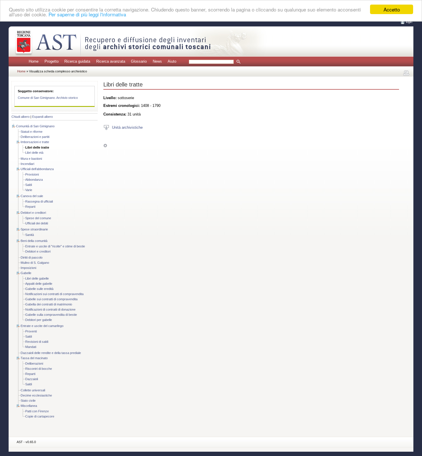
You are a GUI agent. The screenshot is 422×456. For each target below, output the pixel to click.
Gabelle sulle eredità (39, 288)
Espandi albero (42, 116)
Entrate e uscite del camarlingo (42, 326)
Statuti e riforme (31, 131)
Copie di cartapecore (39, 416)
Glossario (139, 61)
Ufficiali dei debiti (36, 223)
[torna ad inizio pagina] (105, 145)
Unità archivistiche (127, 127)
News (157, 61)
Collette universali (33, 390)
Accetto (392, 9)
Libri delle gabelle (37, 278)
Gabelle (26, 273)
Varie (28, 190)
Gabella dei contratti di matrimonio (48, 304)
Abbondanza (34, 179)
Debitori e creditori (33, 212)
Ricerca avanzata (110, 61)
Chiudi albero (20, 116)
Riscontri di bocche (38, 368)
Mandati (30, 347)
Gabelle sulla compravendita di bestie (51, 314)
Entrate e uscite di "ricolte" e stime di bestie (55, 246)
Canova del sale (32, 196)
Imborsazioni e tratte (35, 142)
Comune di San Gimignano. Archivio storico (48, 97)
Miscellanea (29, 405)
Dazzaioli (31, 379)
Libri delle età (34, 152)
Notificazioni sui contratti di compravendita (54, 294)
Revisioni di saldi (36, 341)
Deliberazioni (34, 363)
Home (33, 61)
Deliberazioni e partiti (35, 136)
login (409, 22)
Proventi (31, 331)
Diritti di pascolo (31, 257)
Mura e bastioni (31, 158)
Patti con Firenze (37, 411)
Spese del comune (38, 218)
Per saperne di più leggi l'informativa (87, 14)
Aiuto (172, 61)
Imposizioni (28, 268)
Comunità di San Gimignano (35, 126)
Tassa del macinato (34, 358)
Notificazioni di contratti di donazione (50, 309)
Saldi (28, 184)
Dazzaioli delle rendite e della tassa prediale (51, 353)
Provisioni (32, 174)
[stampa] (406, 73)
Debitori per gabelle (38, 320)
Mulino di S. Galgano (35, 262)
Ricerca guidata (77, 61)
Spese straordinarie (34, 229)
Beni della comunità (34, 241)
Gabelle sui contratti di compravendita (51, 299)
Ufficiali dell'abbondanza (37, 169)
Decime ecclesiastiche (36, 395)
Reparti (30, 206)
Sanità (29, 234)
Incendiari (27, 164)
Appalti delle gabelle (38, 283)
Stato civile (28, 400)
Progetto (51, 61)
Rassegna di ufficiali (39, 201)
